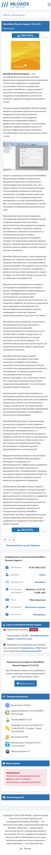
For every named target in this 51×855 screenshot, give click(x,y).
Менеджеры (18, 15)
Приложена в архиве (35, 607)
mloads (33, 629)
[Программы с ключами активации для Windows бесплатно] (17, 4)
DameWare (40, 582)
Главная (6, 15)
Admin (42, 575)
